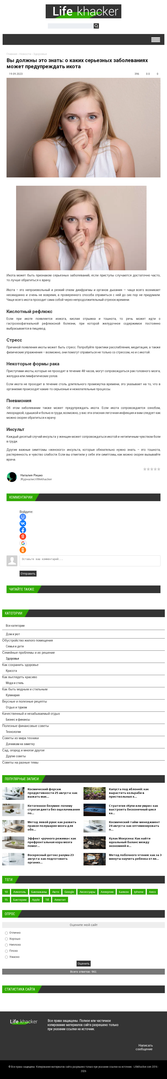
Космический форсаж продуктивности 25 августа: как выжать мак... (52, 792)
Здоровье (40, 54)
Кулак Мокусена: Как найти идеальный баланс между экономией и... (129, 842)
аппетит (60, 899)
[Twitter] (140, 1025)
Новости (25, 54)
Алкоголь (19, 891)
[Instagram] (140, 1035)
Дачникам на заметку (20, 744)
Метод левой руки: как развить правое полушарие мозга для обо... (52, 825)
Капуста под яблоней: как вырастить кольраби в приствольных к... (129, 792)
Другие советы (16, 756)
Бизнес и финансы (18, 720)
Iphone (139, 891)
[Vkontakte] (132, 1025)
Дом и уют (13, 634)
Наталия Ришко (31, 475)
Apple (36, 899)
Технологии (13, 732)
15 (6, 899)
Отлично (15, 932)
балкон (124, 891)
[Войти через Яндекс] (23, 536)
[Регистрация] (115, 26)
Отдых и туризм (16, 707)
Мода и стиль (15, 683)
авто (55, 891)
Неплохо (15, 944)
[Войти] (104, 26)
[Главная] (83, 17)
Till (47, 899)
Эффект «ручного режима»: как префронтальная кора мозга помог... (52, 842)
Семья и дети (15, 646)
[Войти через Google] (23, 543)
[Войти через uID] (23, 517)
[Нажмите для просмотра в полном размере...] (83, 270)
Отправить (28, 573)
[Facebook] (149, 1025)
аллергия (107, 891)
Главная (12, 54)
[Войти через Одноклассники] (23, 550)
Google (69, 891)
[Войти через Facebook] (23, 530)
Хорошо (14, 938)
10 (6, 891)
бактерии (20, 899)
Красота (11, 671)
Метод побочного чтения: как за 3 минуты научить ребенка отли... (135, 856)
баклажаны (39, 891)
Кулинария (13, 695)
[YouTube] (132, 1035)
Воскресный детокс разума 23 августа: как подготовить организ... (51, 858)
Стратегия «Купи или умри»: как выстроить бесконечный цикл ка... (133, 809)
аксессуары (87, 891)
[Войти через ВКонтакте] (23, 523)
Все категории (15, 626)
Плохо (13, 950)
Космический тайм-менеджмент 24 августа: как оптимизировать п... (134, 825)
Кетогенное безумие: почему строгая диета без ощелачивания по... (54, 809)
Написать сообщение (144, 1047)
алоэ (152, 891)
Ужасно (14, 956)
